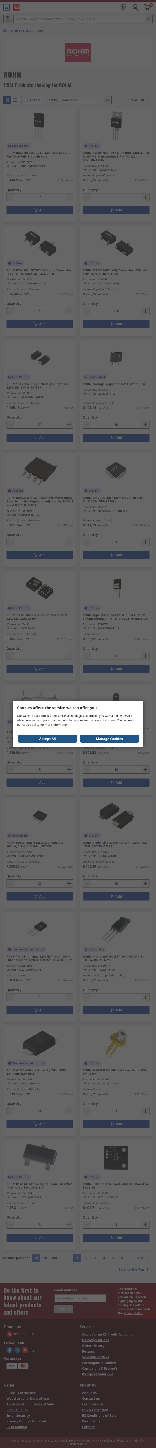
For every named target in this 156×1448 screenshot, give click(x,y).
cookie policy (30, 725)
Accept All (47, 738)
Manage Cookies (109, 738)
